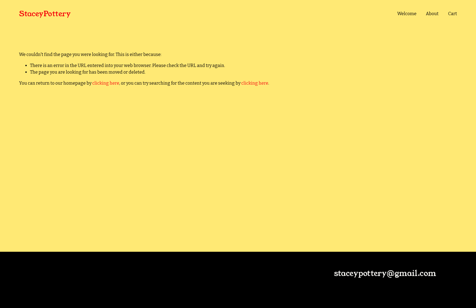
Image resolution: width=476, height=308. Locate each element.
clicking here (105, 83)
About (432, 13)
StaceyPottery (45, 14)
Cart (452, 13)
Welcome (406, 13)
